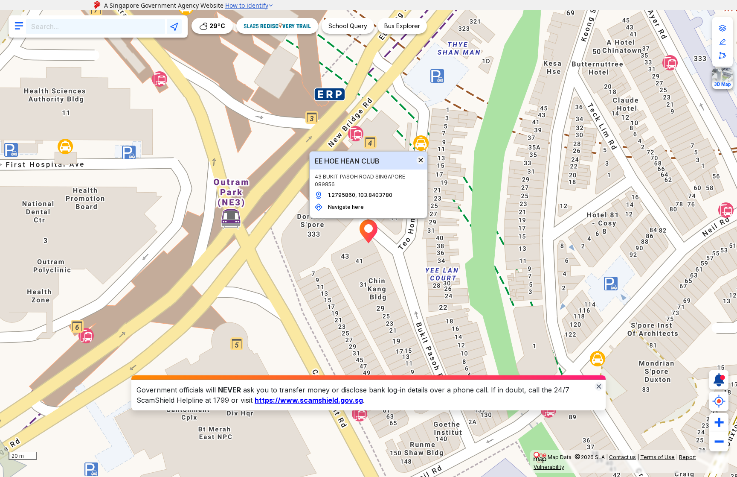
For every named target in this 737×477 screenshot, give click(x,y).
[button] (368, 231)
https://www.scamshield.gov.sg (309, 400)
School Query (347, 25)
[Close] (599, 385)
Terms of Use (657, 457)
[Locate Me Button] (718, 401)
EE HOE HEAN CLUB (347, 161)
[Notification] (718, 379)
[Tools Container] (722, 42)
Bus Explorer (402, 25)
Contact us (622, 457)
